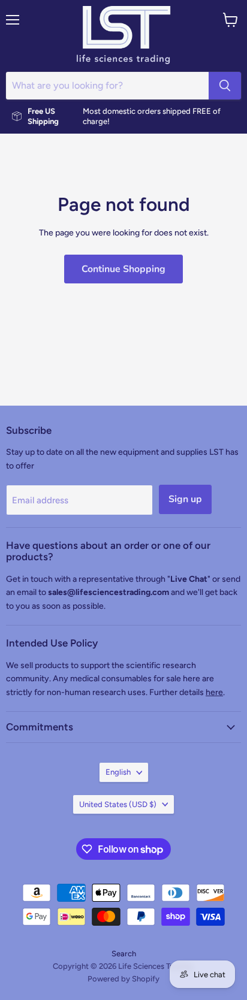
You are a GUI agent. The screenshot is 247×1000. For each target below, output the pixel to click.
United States (117, 804)
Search (124, 953)
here (214, 692)
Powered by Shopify (123, 978)
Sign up (185, 499)
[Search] (225, 85)
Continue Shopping (123, 269)
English (118, 772)
